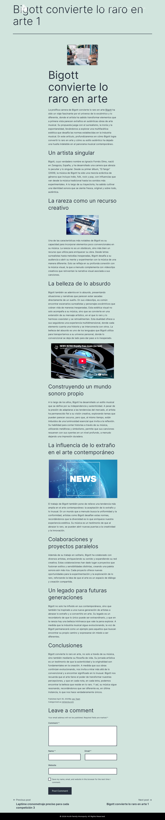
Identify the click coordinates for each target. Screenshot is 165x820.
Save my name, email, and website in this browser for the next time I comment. (81, 780)
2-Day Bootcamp (115, 8)
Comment (53, 723)
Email (88, 751)
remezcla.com (68, 702)
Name (51, 751)
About (100, 8)
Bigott (108, 109)
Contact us (140, 8)
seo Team (76, 699)
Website (52, 765)
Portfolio (129, 8)
